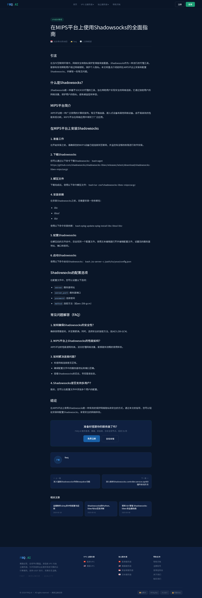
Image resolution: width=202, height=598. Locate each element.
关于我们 (157, 574)
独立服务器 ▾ (103, 4)
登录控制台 (158, 570)
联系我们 (157, 578)
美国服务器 (126, 565)
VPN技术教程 (57, 19)
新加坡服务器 (127, 570)
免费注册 (92, 438)
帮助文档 (116, 4)
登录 (190, 4)
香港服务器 (126, 561)
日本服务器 (126, 574)
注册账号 (157, 565)
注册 (180, 4)
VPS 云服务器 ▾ (87, 4)
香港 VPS (90, 561)
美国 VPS (90, 565)
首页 (75, 4)
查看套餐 (110, 438)
